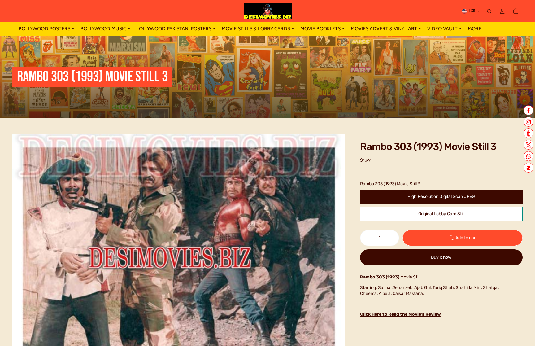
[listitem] (475, 29)
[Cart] (516, 11)
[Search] (489, 11)
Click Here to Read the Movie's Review (400, 314)
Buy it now (441, 257)
